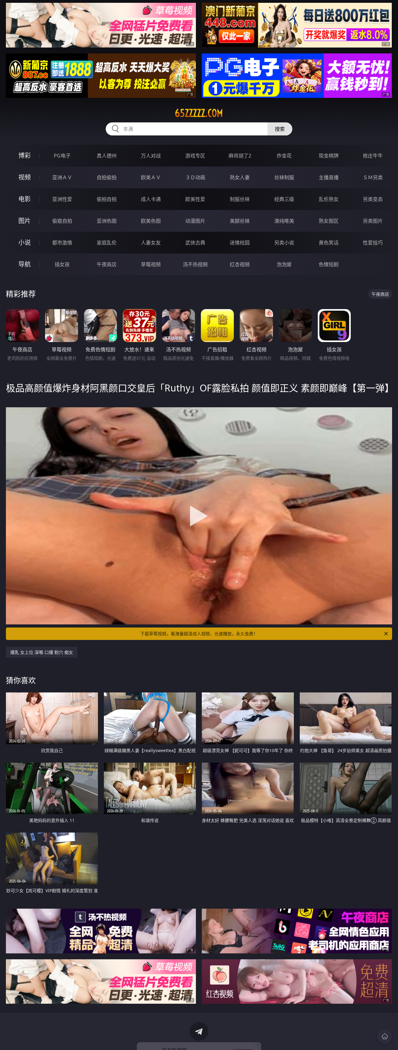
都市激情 (62, 242)
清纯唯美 (284, 220)
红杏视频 (240, 264)
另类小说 (284, 242)
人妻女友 (151, 242)
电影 (24, 199)
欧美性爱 (195, 199)
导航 (24, 264)
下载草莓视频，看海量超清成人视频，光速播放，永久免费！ (199, 634)
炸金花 (284, 155)
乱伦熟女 (329, 199)
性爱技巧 (373, 242)
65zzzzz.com (199, 113)
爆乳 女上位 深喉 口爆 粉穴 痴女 (41, 652)
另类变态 (373, 199)
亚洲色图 (107, 220)
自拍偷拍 (107, 177)
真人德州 (107, 155)
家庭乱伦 (107, 242)
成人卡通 (151, 199)
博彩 (24, 155)
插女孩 (62, 264)
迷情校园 (240, 242)
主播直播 (329, 177)
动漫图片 (195, 220)
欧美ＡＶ (151, 177)
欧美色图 (151, 220)
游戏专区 (195, 155)
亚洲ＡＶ (62, 177)
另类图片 (373, 220)
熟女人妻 (240, 177)
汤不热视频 (195, 264)
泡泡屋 (284, 264)
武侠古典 (195, 242)
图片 (24, 221)
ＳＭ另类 (373, 177)
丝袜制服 (284, 177)
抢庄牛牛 (373, 155)
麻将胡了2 (240, 155)
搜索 (280, 129)
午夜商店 (107, 264)
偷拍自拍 (107, 199)
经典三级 (284, 199)
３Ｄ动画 (195, 177)
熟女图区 (329, 220)
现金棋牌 (329, 155)
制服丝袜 (240, 199)
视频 (24, 177)
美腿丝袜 (240, 220)
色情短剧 (329, 264)
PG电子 (62, 155)
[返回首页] (384, 1036)
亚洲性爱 (62, 199)
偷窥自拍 (62, 220)
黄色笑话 (329, 242)
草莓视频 (151, 264)
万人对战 (151, 155)
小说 (24, 242)
